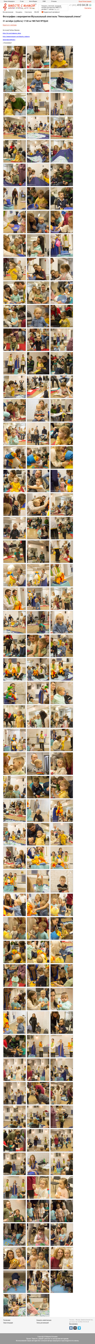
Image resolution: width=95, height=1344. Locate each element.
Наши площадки (9, 1)
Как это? (56, 9)
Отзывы (54, 1)
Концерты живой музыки (43, 1320)
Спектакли (28, 12)
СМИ (44, 1)
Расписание (6, 1320)
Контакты (88, 8)
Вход (80, 1)
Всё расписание (8, 12)
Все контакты (73, 1324)
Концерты (19, 12)
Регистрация (86, 1)
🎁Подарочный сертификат (50, 12)
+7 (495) (78, 5)
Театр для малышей (42, 1323)
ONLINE (36, 12)
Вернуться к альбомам (10, 25)
